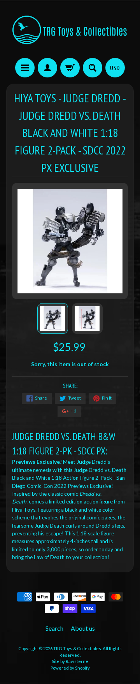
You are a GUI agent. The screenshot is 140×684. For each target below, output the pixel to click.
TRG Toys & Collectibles (77, 648)
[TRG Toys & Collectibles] (70, 30)
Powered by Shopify (70, 667)
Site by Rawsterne (70, 661)
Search (54, 628)
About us (83, 628)
